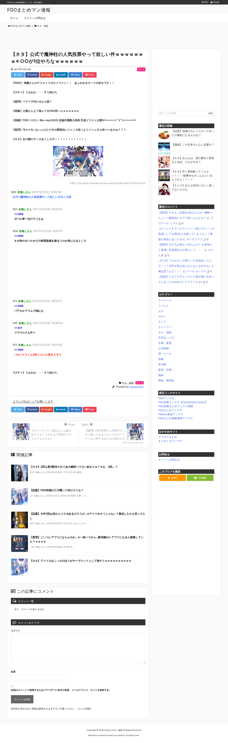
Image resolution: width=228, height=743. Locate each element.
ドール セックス (196, 271)
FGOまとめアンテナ (170, 410)
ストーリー (165, 327)
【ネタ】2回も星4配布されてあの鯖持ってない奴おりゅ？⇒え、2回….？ (74, 466)
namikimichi (137, 386)
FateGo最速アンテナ (170, 414)
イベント (163, 305)
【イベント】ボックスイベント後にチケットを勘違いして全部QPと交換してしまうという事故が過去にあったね (186, 234)
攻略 (161, 359)
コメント (15, 630)
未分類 (162, 364)
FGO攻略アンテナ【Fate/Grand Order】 (182, 402)
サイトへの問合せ (169, 459)
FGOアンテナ (166, 398)
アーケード (165, 300)
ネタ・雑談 (128, 382)
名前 (13, 671)
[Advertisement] (114, 36)
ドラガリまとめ (167, 436)
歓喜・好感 (165, 369)
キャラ (162, 321)
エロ (161, 311)
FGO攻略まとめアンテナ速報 (175, 406)
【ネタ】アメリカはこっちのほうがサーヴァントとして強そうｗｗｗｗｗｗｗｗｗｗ (80, 560)
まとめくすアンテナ (170, 440)
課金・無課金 (166, 380)
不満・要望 (165, 343)
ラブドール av (193, 282)
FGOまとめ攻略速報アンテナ (175, 418)
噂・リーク (165, 353)
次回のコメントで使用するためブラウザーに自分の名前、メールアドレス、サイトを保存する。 (61, 689)
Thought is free (132, 735)
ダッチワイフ (195, 239)
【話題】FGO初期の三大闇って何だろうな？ (57, 490)
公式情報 (163, 348)
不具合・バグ (166, 337)
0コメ (141, 69)
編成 (161, 375)
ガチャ (162, 316)
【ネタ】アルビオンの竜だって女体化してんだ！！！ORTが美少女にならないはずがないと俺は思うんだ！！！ (186, 266)
